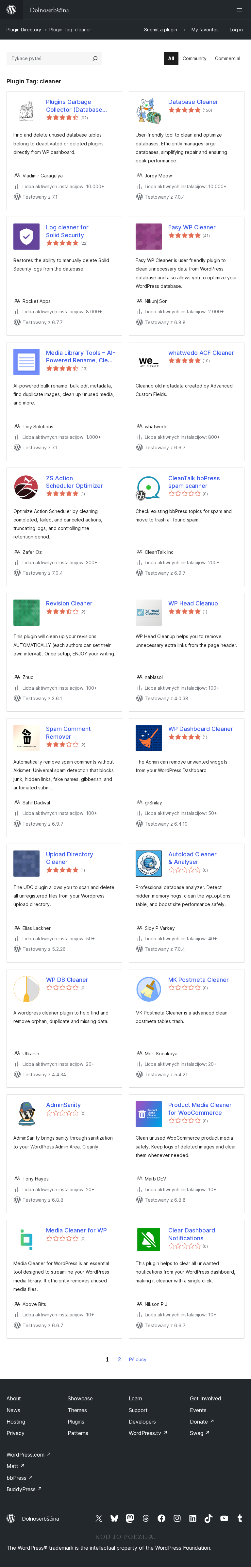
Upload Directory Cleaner (69, 858)
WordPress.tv (148, 1433)
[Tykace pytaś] (95, 58)
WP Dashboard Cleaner (200, 728)
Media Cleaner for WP (76, 1230)
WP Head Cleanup (193, 603)
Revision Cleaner (69, 603)
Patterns (78, 1433)
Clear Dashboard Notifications (191, 1234)
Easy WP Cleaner (192, 227)
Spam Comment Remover (68, 732)
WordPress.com (29, 1454)
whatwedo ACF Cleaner (201, 352)
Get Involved (205, 1398)
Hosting (16, 1421)
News (13, 1410)
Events (198, 1410)
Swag (200, 1433)
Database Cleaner (193, 101)
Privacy (16, 1433)
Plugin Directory (24, 29)
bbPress (20, 1478)
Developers (142, 1421)
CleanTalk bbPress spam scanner (194, 482)
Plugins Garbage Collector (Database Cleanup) (74, 105)
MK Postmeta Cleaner (198, 979)
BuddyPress (24, 1489)
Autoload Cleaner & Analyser (192, 858)
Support (138, 1410)
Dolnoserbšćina (40, 1518)
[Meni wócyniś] (240, 10)
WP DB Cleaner (67, 979)
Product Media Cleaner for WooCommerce (200, 1108)
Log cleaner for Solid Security (67, 231)
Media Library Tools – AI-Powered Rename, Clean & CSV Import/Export (80, 356)
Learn (135, 1398)
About (14, 1398)
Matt (16, 1466)
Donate (202, 1421)
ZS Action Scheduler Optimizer (74, 482)
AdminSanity (63, 1104)
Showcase (80, 1398)
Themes (77, 1410)
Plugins (76, 1421)
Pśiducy (137, 1359)
